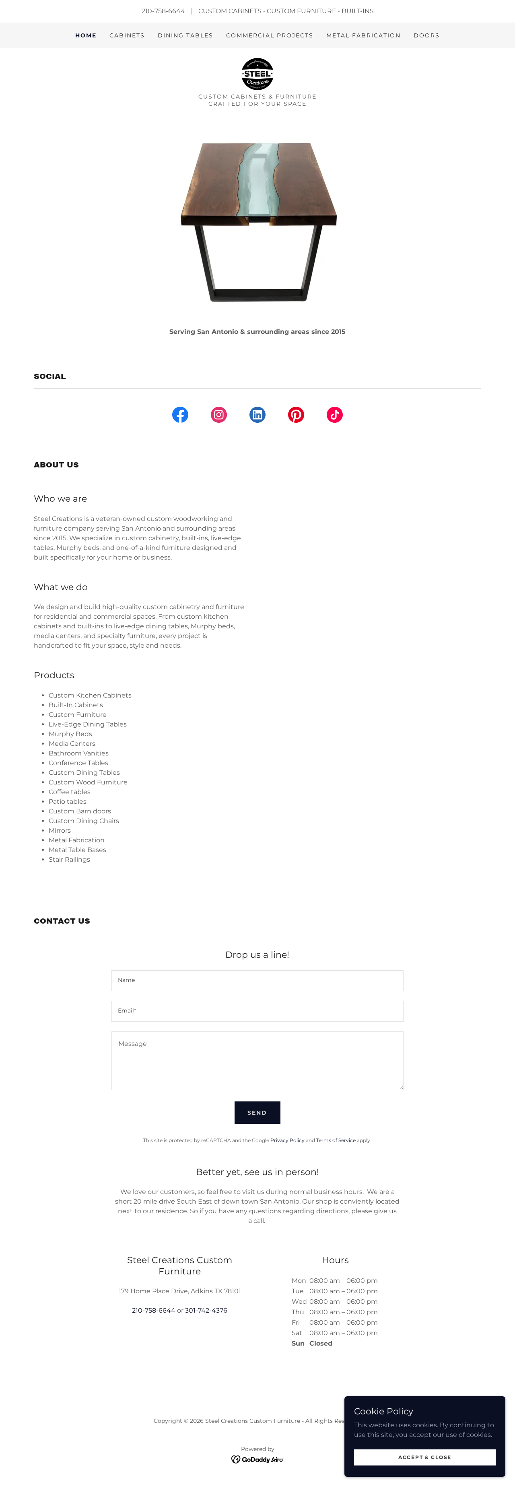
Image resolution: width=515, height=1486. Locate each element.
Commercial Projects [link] (269, 35)
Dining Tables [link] (185, 35)
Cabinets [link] (127, 35)
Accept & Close (424, 1457)
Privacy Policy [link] (287, 1140)
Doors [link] (427, 35)
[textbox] (257, 980)
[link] (257, 73)
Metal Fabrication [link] (363, 35)
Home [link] (86, 35)
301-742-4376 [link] (206, 1310)
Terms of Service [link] (336, 1140)
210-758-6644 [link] (153, 1310)
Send (257, 1112)
